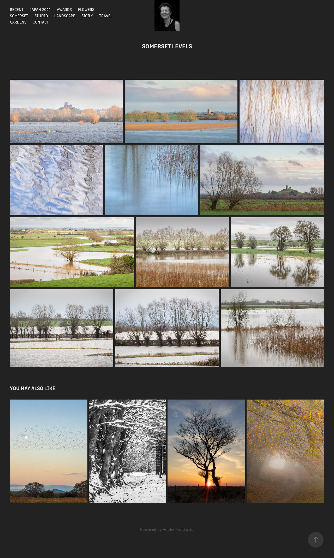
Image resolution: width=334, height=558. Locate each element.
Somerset (19, 15)
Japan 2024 (40, 9)
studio (41, 15)
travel (105, 15)
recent (16, 9)
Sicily (87, 15)
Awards (64, 9)
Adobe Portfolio (178, 529)
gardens (18, 22)
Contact (41, 22)
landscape (64, 15)
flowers (86, 9)
